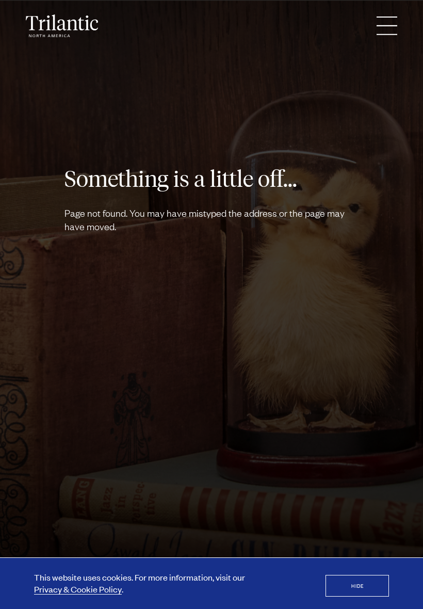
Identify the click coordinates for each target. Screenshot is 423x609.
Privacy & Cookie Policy (78, 589)
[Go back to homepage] (62, 25)
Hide (357, 585)
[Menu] (387, 26)
